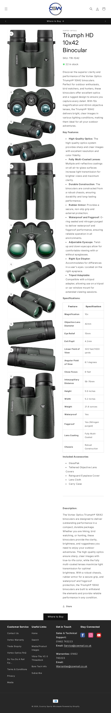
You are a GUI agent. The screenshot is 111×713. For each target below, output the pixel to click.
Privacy (11, 676)
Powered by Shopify (70, 706)
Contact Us (13, 633)
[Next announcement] (105, 21)
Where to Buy (55, 616)
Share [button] (69, 606)
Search (35, 640)
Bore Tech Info (39, 666)
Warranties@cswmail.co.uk (71, 666)
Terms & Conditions (17, 669)
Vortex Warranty (15, 640)
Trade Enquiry (14, 646)
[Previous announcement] (5, 21)
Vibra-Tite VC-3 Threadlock (40, 658)
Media (10, 682)
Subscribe (37, 673)
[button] (6, 9)
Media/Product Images (39, 648)
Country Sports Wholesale (50, 706)
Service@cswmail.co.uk (77, 645)
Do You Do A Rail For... (16, 661)
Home (34, 633)
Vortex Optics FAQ (16, 652)
